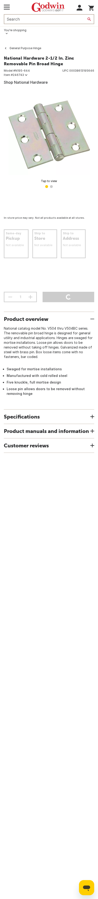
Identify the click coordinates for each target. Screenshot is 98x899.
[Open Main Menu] (7, 7)
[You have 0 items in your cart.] (91, 7)
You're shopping (15, 30)
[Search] (89, 19)
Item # (14, 75)
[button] (80, 8)
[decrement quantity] (10, 297)
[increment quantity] (30, 297)
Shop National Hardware (26, 82)
